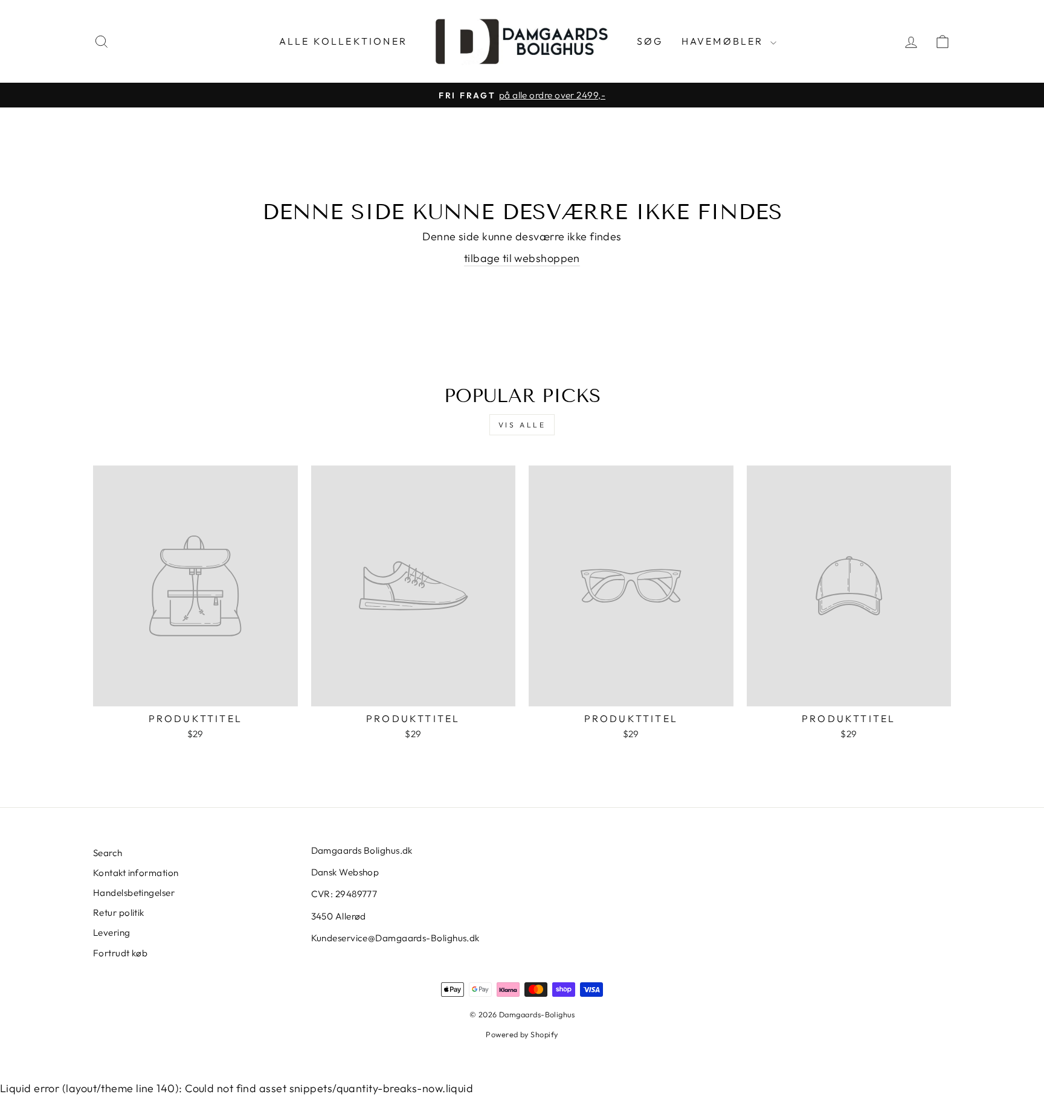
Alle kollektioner (343, 41)
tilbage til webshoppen (522, 258)
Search (108, 853)
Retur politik (118, 912)
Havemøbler (724, 41)
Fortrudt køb (120, 953)
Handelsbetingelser (134, 892)
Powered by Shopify (522, 1034)
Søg (650, 41)
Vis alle (522, 424)
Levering (111, 932)
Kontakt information (136, 872)
